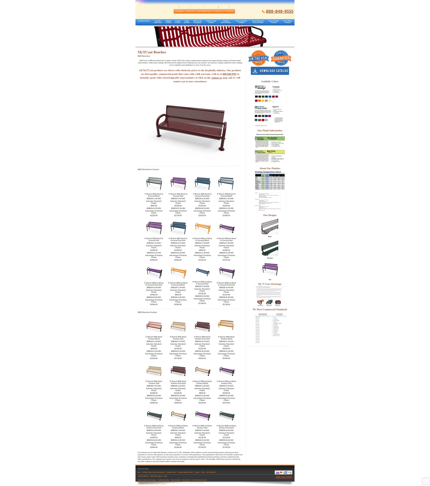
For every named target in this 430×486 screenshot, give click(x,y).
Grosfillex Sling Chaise (158, 21)
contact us (216, 77)
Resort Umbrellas (176, 480)
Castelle (197, 472)
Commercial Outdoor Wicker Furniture (149, 484)
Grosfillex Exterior (144, 21)
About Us (190, 11)
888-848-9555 (279, 11)
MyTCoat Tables (211, 472)
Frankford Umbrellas (163, 480)
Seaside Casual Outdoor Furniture (147, 480)
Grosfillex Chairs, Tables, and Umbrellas (154, 472)
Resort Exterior (187, 480)
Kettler (203, 472)
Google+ (201, 483)
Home (139, 472)
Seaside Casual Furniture (211, 21)
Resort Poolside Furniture (274, 21)
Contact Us (229, 11)
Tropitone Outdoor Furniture (185, 472)
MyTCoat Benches (144, 476)
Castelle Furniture (178, 21)
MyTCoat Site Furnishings (197, 21)
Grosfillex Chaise (171, 472)
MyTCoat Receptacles (156, 476)
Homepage (179, 11)
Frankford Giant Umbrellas (226, 21)
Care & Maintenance (204, 11)
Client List (218, 11)
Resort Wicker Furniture (287, 21)
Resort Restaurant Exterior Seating (258, 21)
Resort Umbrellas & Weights (241, 21)
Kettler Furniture (187, 21)
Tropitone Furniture (168, 21)
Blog (165, 476)
